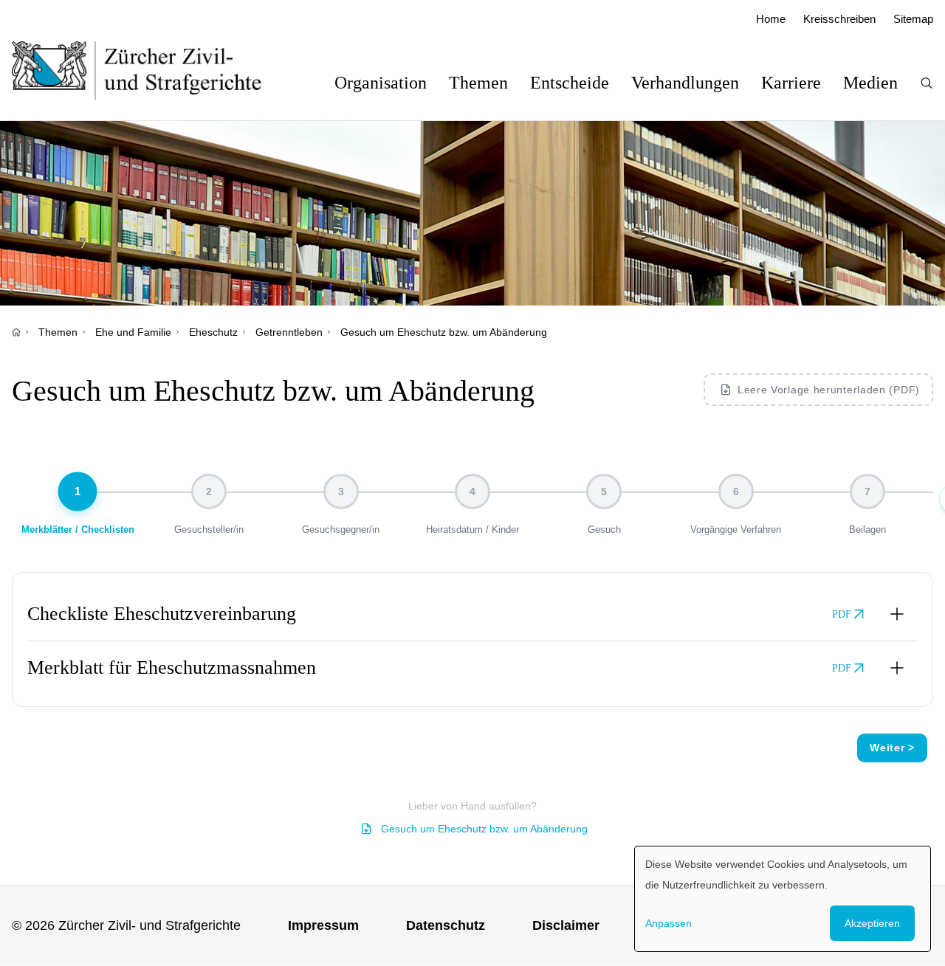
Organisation (380, 82)
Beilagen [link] (867, 529)
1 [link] (78, 491)
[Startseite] (16, 332)
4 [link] (472, 491)
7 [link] (867, 491)
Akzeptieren (872, 923)
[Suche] (926, 83)
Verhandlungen (685, 82)
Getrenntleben (289, 332)
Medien (870, 82)
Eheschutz (213, 332)
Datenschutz (445, 925)
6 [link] (736, 491)
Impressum (323, 925)
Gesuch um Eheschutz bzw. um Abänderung (484, 829)
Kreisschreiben (839, 19)
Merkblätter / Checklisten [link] (77, 529)
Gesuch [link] (604, 529)
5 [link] (604, 491)
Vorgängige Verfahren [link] (735, 529)
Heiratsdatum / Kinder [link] (472, 529)
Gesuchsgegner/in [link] (340, 529)
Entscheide (569, 82)
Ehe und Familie (133, 332)
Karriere (791, 82)
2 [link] (209, 491)
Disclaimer (565, 925)
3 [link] (341, 491)
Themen (478, 82)
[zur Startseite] (152, 70)
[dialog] (782, 898)
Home (771, 19)
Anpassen (668, 923)
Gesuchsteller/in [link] (209, 529)
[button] (472, 614)
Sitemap (913, 19)
